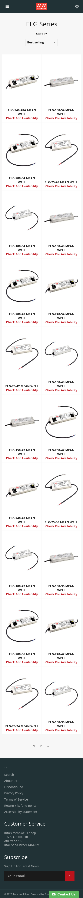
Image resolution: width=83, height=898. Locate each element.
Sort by (41, 34)
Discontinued (13, 787)
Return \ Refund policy (20, 806)
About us (10, 781)
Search (9, 775)
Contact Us (66, 894)
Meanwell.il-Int (21, 894)
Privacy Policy (13, 793)
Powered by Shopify (42, 894)
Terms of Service (16, 799)
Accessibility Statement (20, 812)
